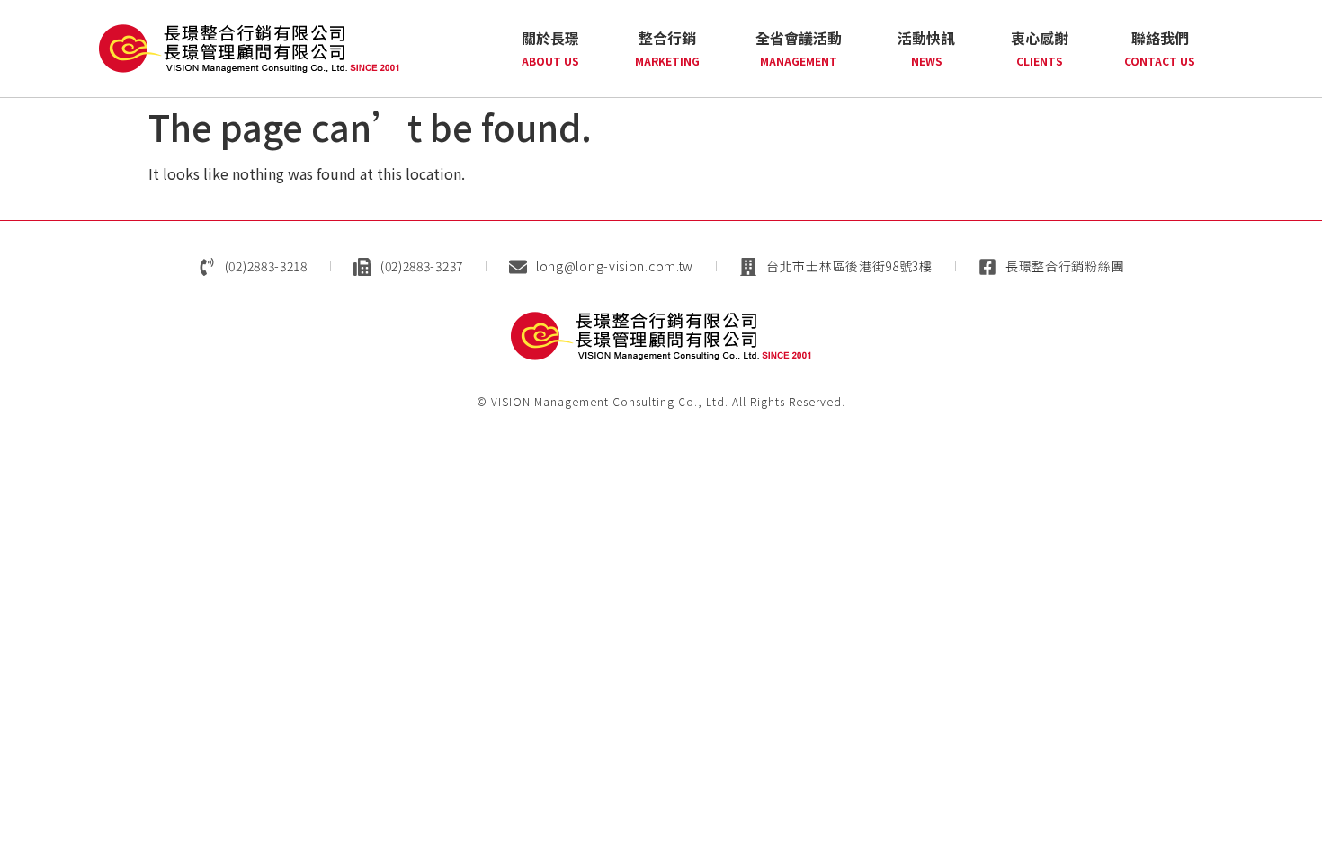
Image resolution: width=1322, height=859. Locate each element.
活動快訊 (926, 47)
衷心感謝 (1039, 47)
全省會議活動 (798, 47)
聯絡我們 (1159, 47)
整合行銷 (667, 47)
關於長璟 (550, 47)
